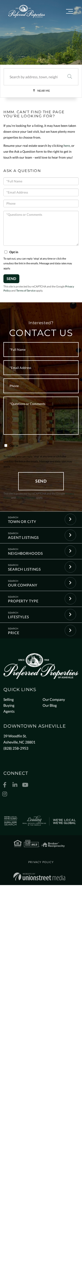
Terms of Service (26, 290)
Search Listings (24, 569)
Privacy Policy (41, 862)
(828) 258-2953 (15, 748)
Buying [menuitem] (8, 705)
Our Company (22, 585)
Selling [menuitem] (8, 699)
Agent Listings (23, 537)
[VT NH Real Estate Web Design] (39, 877)
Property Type (23, 601)
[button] (69, 77)
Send (11, 278)
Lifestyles (18, 617)
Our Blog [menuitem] (50, 705)
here (67, 145)
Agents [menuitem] (9, 711)
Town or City (22, 521)
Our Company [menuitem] (54, 699)
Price (13, 633)
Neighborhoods (25, 553)
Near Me (43, 90)
